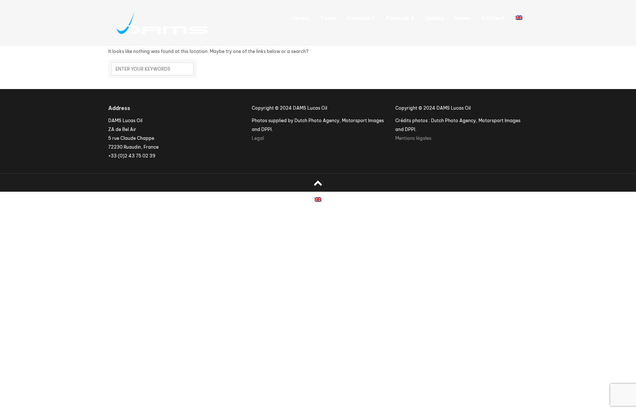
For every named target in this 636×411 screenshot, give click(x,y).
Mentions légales (413, 138)
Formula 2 (361, 18)
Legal (258, 138)
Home (301, 18)
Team (328, 18)
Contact (493, 18)
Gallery (434, 18)
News (462, 18)
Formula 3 (400, 18)
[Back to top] (318, 182)
